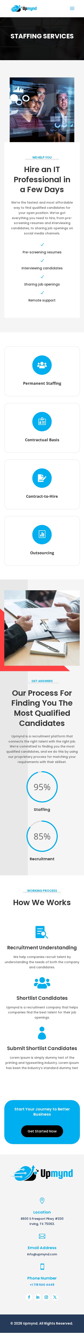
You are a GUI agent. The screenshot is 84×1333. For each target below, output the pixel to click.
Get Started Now (42, 1131)
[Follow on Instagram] (46, 1297)
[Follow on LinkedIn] (37, 1297)
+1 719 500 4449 (42, 1285)
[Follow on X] (54, 1297)
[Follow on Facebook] (29, 1297)
